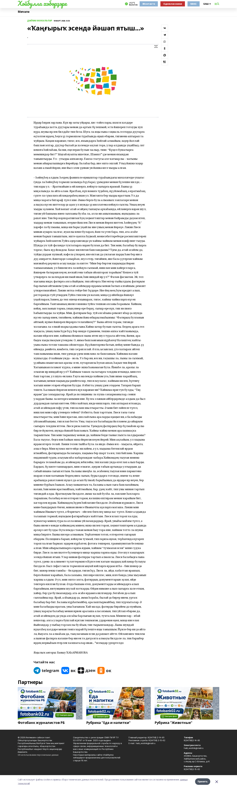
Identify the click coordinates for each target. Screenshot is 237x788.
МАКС (193, 3)
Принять (203, 781)
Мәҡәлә (23, 11)
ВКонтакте (149, 3)
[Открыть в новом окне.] (46, 670)
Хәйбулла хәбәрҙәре (42, 3)
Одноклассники (172, 3)
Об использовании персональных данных (38, 755)
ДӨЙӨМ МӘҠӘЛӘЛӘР (39, 20)
